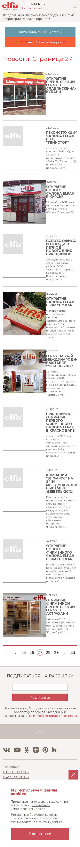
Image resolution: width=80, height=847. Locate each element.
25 (24, 652)
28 (48, 652)
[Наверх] (40, 731)
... (15, 652)
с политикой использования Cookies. (30, 807)
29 (56, 652)
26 (32, 652)
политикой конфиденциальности (52, 716)
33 (73, 652)
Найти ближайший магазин (40, 32)
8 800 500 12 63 (33, 4)
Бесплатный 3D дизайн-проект (40, 42)
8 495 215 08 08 (16, 777)
